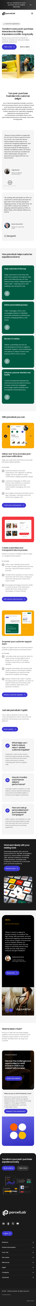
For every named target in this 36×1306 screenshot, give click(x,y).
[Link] (14, 1213)
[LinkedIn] (3, 1224)
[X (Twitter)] (12, 1224)
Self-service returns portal (13, 599)
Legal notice (30, 1301)
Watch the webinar (13, 1078)
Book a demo (25, 47)
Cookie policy (6, 1295)
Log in (6, 1233)
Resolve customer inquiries (13, 695)
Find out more (10, 868)
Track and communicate (12, 505)
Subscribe (16, 7)
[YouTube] (17, 1224)
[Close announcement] (30, 4)
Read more (11, 973)
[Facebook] (8, 1224)
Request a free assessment (15, 1111)
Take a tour (8, 47)
